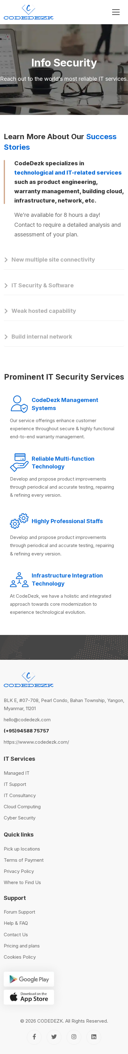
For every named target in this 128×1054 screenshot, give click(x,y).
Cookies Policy (20, 957)
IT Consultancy (20, 795)
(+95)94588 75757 (26, 731)
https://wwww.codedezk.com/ (36, 742)
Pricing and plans (22, 946)
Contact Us (16, 935)
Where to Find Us (22, 882)
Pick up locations (22, 849)
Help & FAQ (16, 923)
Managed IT (17, 773)
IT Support (15, 784)
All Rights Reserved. (86, 1021)
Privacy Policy (19, 871)
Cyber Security (19, 818)
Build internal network (41, 336)
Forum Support (19, 912)
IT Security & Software (42, 285)
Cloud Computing (22, 807)
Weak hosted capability (43, 311)
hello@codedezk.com (27, 720)
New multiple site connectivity (53, 259)
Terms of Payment (23, 860)
